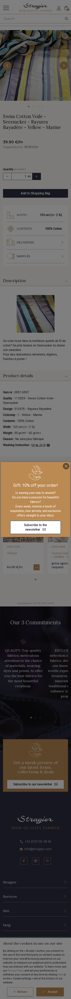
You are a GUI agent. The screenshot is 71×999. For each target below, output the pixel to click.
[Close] (66, 466)
